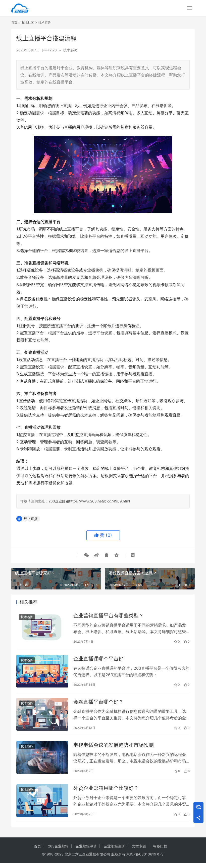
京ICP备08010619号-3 (145, 854)
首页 (14, 22)
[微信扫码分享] (86, 555)
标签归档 (160, 846)
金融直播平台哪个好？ (98, 702)
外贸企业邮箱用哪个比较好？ (106, 788)
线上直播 (31, 518)
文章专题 (139, 846)
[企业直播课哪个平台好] (42, 671)
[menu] (189, 8)
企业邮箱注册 (114, 846)
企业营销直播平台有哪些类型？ (108, 616)
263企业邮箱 (58, 501)
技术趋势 (70, 50)
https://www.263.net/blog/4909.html (99, 501)
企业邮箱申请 (86, 846)
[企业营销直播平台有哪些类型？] (42, 628)
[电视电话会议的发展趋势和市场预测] (42, 757)
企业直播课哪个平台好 (98, 659)
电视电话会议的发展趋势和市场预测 (113, 745)
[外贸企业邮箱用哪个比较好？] (42, 800)
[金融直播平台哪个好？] (42, 714)
